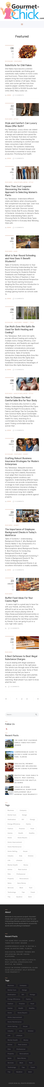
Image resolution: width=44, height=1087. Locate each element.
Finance (22, 828)
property (11, 878)
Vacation (19, 897)
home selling (12, 851)
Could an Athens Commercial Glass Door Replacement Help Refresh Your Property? (21, 970)
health (20, 833)
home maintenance (15, 847)
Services (11, 887)
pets (9, 874)
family (28, 824)
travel (33, 892)
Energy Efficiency (14, 824)
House (25, 851)
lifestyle (19, 860)
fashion (10, 828)
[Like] (13, 57)
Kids (15, 251)
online (10, 869)
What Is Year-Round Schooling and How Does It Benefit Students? (20, 258)
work (30, 897)
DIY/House (9, 61)
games (10, 833)
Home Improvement (15, 842)
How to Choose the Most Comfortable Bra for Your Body (21, 399)
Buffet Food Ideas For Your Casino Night (19, 599)
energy (32, 819)
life (9, 860)
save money (21, 883)
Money (25, 322)
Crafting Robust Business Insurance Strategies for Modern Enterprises (22, 461)
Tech (32, 322)
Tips (23, 892)
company (23, 810)
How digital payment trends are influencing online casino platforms (20, 954)
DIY (23, 819)
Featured (18, 61)
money (26, 865)
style (21, 887)
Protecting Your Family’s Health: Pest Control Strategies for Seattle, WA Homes (20, 962)
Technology (12, 892)
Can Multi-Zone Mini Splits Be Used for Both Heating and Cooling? (20, 329)
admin (8, 95)
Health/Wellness (20, 182)
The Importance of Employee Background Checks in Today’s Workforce (20, 532)
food (32, 828)
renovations (24, 878)
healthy (32, 833)
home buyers (22, 837)
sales (10, 883)
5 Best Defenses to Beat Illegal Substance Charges (21, 658)
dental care (12, 815)
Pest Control (22, 869)
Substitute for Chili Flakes (18, 65)
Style (16, 119)
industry (10, 856)
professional (21, 874)
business (11, 810)
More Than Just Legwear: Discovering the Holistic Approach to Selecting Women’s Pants (21, 191)
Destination (12, 819)
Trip (9, 897)
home (10, 837)
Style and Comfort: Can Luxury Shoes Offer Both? (21, 124)
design (24, 815)
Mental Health (13, 865)
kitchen (31, 856)
